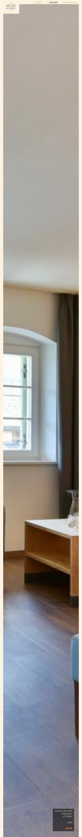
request (69, 822)
